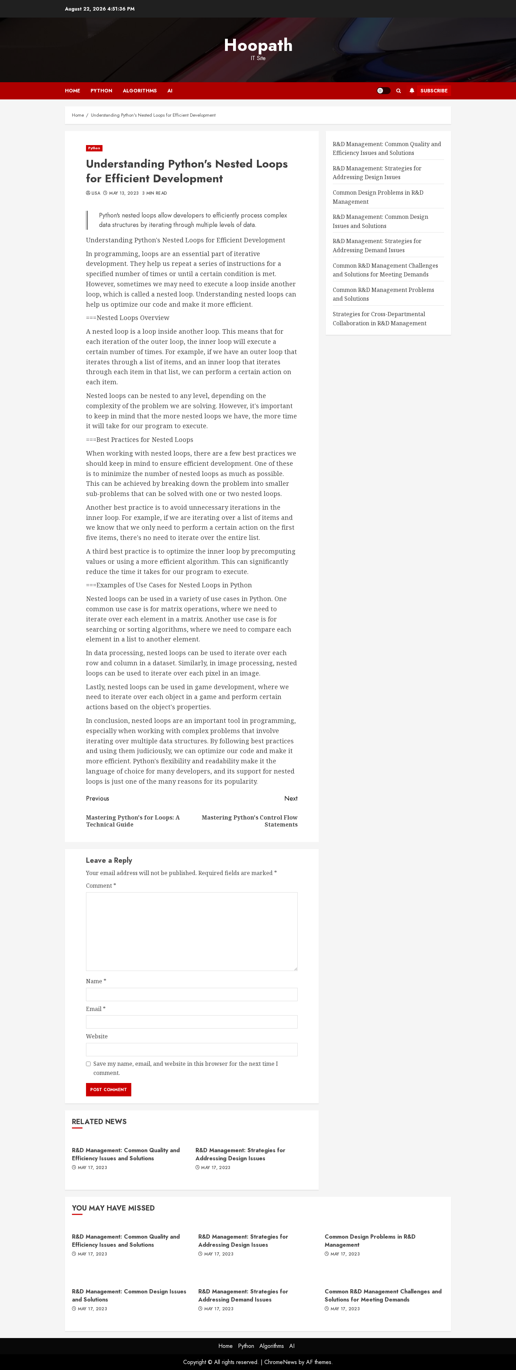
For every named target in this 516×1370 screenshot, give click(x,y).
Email (96, 1009)
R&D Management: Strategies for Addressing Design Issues (240, 1154)
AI (169, 90)
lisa (96, 193)
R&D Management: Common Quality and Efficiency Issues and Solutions (126, 1154)
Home (72, 90)
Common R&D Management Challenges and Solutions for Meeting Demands (383, 1295)
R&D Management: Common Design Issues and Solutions (129, 1295)
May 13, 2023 (124, 193)
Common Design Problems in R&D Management (370, 1240)
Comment (101, 885)
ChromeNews (280, 1362)
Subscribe (434, 90)
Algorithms (140, 90)
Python (101, 90)
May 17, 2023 (92, 1168)
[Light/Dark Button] (384, 90)
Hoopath (258, 45)
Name (96, 981)
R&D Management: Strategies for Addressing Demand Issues (243, 1295)
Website (97, 1036)
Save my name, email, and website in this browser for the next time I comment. (185, 1068)
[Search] (398, 91)
